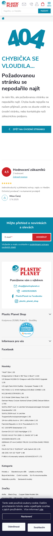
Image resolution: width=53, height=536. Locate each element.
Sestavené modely (25, 479)
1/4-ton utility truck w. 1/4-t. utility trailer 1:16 (20, 420)
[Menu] (49, 4)
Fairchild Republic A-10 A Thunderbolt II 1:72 (20, 424)
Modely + (5, 472)
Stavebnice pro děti (18, 472)
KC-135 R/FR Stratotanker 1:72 (14, 428)
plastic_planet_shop (28, 301)
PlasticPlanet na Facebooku (29, 296)
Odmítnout (14, 526)
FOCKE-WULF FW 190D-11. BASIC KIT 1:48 (20, 435)
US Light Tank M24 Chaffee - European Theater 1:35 (22, 386)
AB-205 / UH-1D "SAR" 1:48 (13, 453)
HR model (18, 498)
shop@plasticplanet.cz (28, 286)
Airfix (4, 494)
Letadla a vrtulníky (36, 472)
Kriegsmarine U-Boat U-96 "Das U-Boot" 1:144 (20, 376)
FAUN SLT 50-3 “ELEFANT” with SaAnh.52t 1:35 (21, 449)
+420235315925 (29, 291)
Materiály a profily (9, 479)
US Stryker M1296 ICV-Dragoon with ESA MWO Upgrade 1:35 (24, 381)
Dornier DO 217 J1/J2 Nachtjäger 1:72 (16, 431)
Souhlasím (39, 527)
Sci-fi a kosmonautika (38, 475)
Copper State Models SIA (28, 494)
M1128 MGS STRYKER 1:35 (13, 393)
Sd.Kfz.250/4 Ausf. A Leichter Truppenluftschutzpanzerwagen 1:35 (16, 415)
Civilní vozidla (22, 475)
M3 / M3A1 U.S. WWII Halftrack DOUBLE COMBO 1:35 (23, 390)
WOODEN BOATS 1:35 (11, 439)
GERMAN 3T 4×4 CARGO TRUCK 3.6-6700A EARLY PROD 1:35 (25, 444)
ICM (31, 498)
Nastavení (26, 516)
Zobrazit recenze (20, 177)
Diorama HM (7, 498)
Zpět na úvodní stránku (29, 129)
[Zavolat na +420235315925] (31, 4)
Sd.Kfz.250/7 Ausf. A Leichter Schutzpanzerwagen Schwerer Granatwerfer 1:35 (25, 408)
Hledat (44, 11)
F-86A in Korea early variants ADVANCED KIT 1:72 (22, 456)
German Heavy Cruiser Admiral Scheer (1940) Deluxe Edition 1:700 (25, 402)
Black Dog (12, 494)
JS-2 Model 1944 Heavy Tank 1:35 (15, 397)
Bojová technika (8, 475)
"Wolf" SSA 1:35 (8, 372)
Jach (26, 498)
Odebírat (41, 237)
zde (41, 509)
